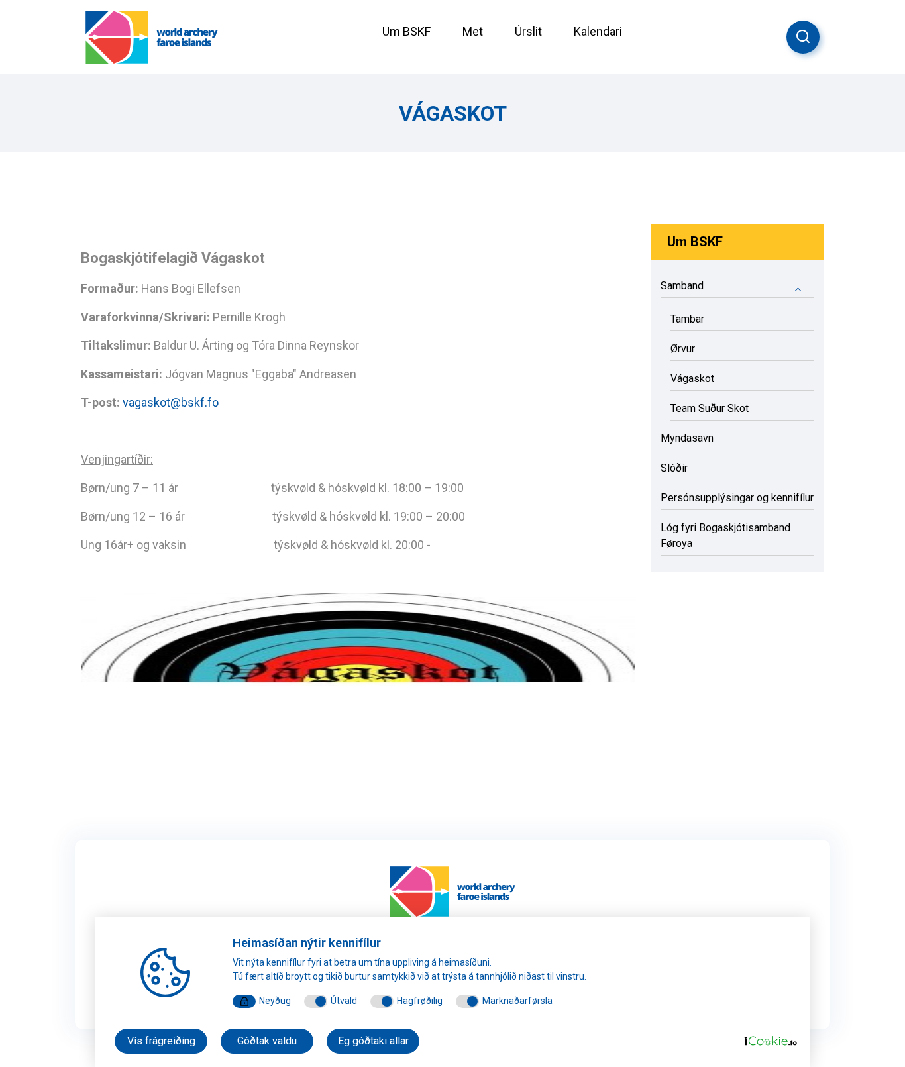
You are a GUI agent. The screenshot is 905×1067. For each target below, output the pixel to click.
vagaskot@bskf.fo (171, 402)
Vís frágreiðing (161, 1041)
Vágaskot (692, 378)
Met (472, 31)
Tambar (687, 319)
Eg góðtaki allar (373, 1041)
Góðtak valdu (267, 1041)
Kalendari (598, 31)
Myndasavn (687, 438)
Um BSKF (406, 31)
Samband (682, 285)
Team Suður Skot (709, 408)
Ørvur (682, 348)
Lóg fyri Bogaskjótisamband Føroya (725, 535)
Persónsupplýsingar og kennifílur (737, 497)
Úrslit (528, 31)
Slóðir (674, 468)
